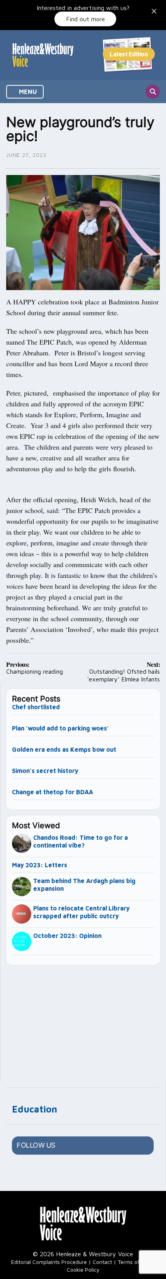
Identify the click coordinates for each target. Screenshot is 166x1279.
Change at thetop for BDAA (52, 791)
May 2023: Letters (39, 864)
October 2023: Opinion (67, 935)
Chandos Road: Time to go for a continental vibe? (80, 841)
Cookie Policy (83, 1269)
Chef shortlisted (36, 706)
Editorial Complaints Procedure (49, 1262)
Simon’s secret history (45, 770)
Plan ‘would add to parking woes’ (60, 728)
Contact (102, 1262)
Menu (27, 91)
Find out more (85, 18)
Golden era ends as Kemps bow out (64, 749)
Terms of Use (134, 1262)
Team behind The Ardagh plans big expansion (84, 884)
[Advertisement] (83, 1019)
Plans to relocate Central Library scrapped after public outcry (81, 912)
